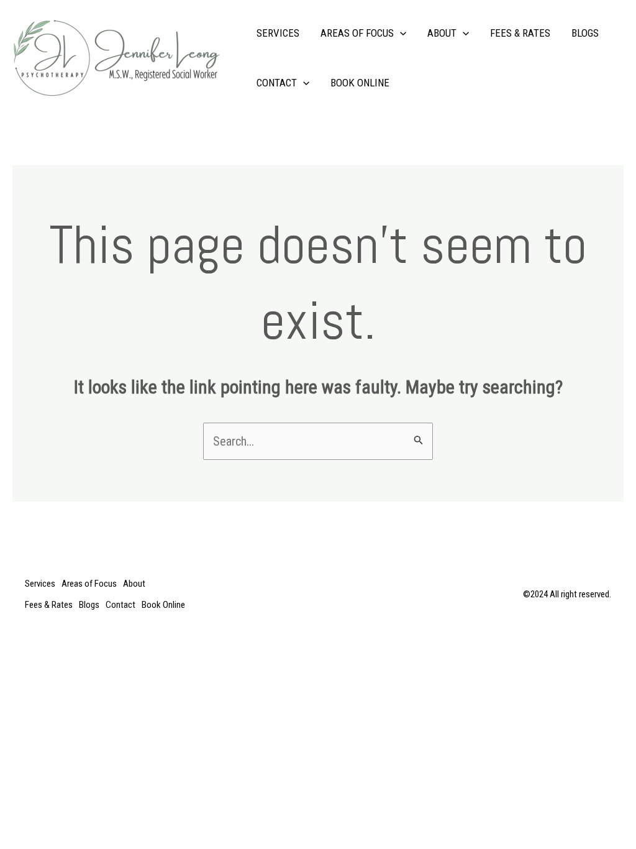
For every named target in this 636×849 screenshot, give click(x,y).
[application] (400, 33)
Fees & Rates (520, 33)
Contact (277, 82)
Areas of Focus (357, 33)
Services (278, 33)
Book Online (359, 82)
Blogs (585, 33)
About (442, 33)
